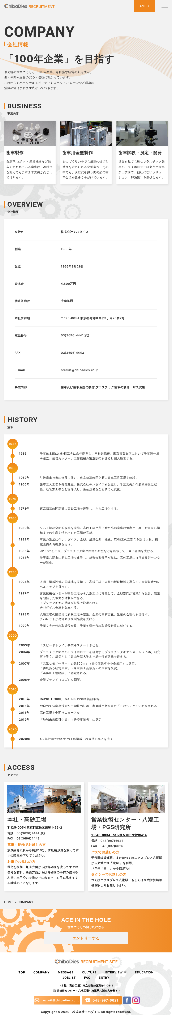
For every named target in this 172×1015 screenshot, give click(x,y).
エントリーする (86, 938)
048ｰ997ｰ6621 (101, 1000)
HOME (9, 902)
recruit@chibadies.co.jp (80, 370)
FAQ (87, 977)
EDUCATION (144, 972)
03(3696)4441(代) (75, 335)
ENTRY (104, 977)
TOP (21, 972)
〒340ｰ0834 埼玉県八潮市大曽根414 (119, 835)
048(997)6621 (111, 840)
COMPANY (41, 972)
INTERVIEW (113, 972)
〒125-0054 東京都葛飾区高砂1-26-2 (34, 827)
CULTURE (89, 972)
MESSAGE (66, 972)
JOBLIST (69, 977)
